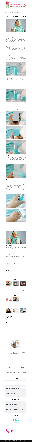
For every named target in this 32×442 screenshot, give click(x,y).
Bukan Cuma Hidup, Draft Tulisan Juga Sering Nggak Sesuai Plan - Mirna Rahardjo (15, 365)
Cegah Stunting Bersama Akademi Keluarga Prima (22, 306)
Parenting (22, 304)
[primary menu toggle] (5, 10)
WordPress (17, 441)
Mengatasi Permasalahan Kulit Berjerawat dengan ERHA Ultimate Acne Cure (9, 289)
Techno (14, 313)
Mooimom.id (23, 256)
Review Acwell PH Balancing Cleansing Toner (16, 289)
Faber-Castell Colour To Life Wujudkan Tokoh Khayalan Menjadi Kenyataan (23, 289)
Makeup (8, 313)
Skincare (18, 14)
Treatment (14, 302)
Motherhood (14, 14)
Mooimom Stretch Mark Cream (10, 80)
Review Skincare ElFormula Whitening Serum (22, 317)
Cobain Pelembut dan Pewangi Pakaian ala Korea (8, 304)
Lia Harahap (7, 375)
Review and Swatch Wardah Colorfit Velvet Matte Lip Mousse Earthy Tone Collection (8, 316)
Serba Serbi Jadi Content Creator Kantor (14, 315)
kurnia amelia (7, 370)
